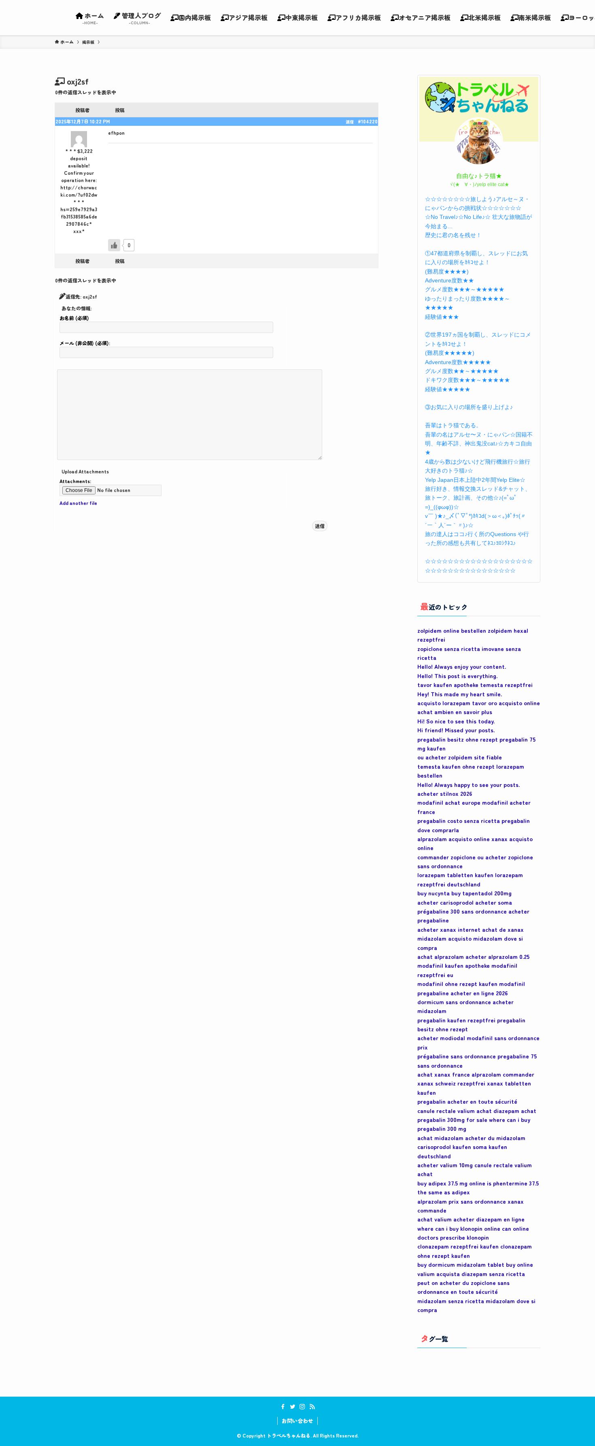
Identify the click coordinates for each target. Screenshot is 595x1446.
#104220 (368, 121)
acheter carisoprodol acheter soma (464, 902)
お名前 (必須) (74, 317)
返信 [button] (350, 122)
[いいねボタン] (114, 245)
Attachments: (75, 480)
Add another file (78, 502)
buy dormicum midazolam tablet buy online (475, 1264)
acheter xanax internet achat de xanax (470, 929)
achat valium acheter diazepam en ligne (471, 1219)
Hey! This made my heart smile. (459, 694)
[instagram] (302, 1406)
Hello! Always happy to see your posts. (468, 784)
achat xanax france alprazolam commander (475, 1074)
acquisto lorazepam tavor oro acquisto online (478, 703)
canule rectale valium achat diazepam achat (476, 1111)
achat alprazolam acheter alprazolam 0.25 (473, 956)
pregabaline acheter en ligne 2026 (462, 993)
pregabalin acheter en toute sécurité (467, 1101)
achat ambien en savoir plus (454, 712)
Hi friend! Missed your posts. (456, 730)
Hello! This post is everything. (457, 676)
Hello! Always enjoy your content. (461, 666)
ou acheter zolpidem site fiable (459, 757)
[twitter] (292, 1406)
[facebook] (283, 1406)
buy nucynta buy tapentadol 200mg (464, 893)
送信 (320, 525)
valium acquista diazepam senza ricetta (471, 1274)
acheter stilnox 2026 (444, 793)
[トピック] (88, 42)
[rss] (312, 1406)
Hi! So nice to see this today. (456, 721)
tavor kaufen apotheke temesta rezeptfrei (475, 685)
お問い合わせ (297, 1421)
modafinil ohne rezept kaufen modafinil (471, 984)
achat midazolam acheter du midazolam (471, 1138)
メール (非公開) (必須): (85, 342)
